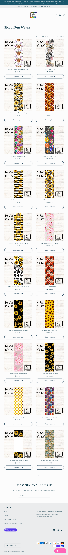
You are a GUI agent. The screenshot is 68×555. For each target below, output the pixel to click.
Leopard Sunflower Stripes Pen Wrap (18, 243)
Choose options (18, 76)
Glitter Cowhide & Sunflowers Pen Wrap (18, 286)
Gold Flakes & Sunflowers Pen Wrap (18, 460)
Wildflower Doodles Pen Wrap (18, 156)
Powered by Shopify (19, 551)
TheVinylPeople (11, 551)
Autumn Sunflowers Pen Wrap (50, 113)
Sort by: (38, 36)
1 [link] (29, 476)
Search (6, 511)
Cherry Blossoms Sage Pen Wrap (49, 243)
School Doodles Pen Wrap (49, 156)
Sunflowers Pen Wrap (18, 417)
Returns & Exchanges (10, 519)
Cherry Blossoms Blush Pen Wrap (18, 373)
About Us (7, 515)
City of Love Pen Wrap (49, 69)
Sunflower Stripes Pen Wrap (18, 199)
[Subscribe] (48, 495)
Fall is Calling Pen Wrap (49, 286)
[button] (4, 15)
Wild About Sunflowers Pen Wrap (18, 113)
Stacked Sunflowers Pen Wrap (49, 330)
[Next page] (39, 476)
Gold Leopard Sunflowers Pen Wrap (18, 330)
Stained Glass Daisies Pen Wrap (49, 460)
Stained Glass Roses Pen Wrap (50, 417)
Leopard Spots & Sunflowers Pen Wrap (50, 199)
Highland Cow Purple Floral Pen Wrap (18, 69)
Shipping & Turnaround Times (13, 523)
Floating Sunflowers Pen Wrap (50, 373)
